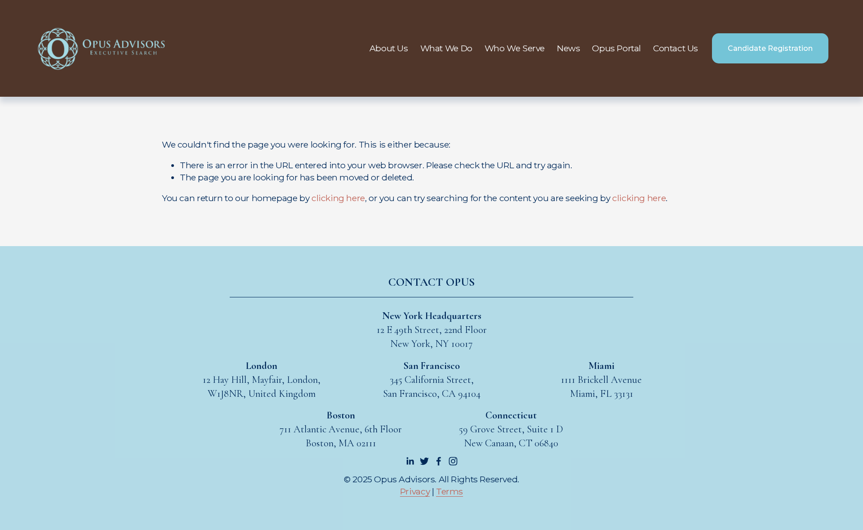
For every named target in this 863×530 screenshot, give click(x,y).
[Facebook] (438, 461)
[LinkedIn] (409, 461)
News (568, 48)
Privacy (415, 491)
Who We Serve (515, 48)
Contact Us (675, 48)
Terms (449, 491)
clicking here (338, 198)
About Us (388, 48)
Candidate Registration (770, 48)
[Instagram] (453, 461)
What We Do (446, 48)
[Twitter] (424, 461)
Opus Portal (616, 48)
